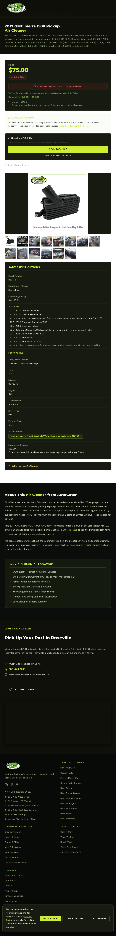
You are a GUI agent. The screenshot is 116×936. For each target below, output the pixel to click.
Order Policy (11, 901)
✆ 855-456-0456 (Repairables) (21, 805)
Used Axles (65, 813)
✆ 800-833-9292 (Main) (17, 796)
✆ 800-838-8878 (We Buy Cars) (21, 810)
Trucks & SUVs (12, 842)
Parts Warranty (67, 818)
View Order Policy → (72, 93)
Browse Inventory (13, 831)
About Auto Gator (14, 875)
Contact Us (10, 880)
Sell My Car (66, 831)
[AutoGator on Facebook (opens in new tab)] (11, 785)
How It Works (67, 842)
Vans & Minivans (13, 847)
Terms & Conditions (14, 895)
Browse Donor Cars (70, 778)
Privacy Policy (11, 890)
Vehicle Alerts (11, 852)
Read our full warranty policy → (76, 126)
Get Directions (23, 689)
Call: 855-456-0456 (15, 862)
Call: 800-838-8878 (70, 852)
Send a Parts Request (71, 783)
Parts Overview (67, 767)
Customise (99, 918)
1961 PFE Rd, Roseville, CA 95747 (19, 792)
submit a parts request (88, 545)
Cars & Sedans (12, 837)
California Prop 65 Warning (25, 466)
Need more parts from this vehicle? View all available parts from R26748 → (46, 436)
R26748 (12, 279)
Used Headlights (68, 803)
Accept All (50, 918)
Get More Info (12, 857)
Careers (8, 885)
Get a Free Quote (69, 847)
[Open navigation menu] (108, 8)
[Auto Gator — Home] (16, 8)
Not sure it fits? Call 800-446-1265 (23, 97)
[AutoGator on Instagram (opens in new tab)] (6, 785)
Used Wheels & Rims (70, 798)
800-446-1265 (58, 149)
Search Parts (66, 773)
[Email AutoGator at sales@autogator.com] (17, 785)
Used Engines (67, 788)
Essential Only (75, 918)
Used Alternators (68, 808)
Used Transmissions (70, 793)
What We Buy (67, 837)
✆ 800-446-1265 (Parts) (18, 801)
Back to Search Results (18, 165)
